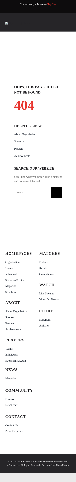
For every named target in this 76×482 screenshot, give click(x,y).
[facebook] (30, 9)
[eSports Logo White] (18, 23)
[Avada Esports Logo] (21, 234)
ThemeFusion (62, 465)
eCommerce (13, 465)
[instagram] (46, 9)
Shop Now (51, 4)
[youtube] (41, 9)
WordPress (58, 461)
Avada (27, 461)
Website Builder (42, 461)
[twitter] (35, 9)
